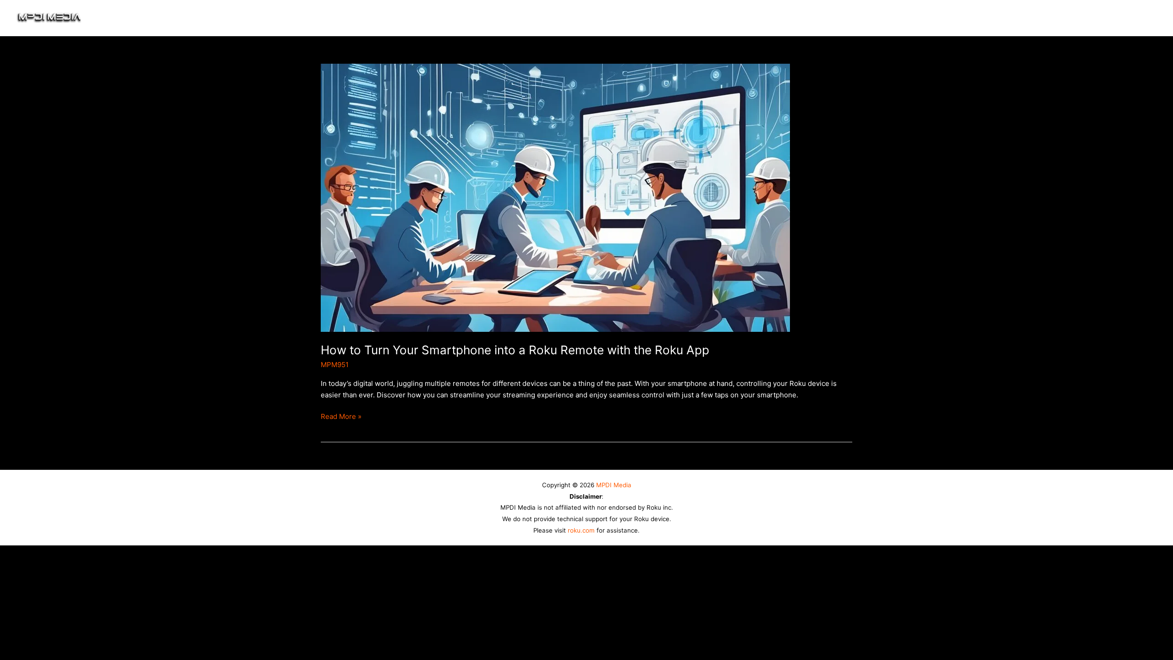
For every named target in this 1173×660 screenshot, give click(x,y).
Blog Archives (1022, 17)
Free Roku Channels (893, 17)
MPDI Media (613, 485)
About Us (963, 17)
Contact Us (1128, 17)
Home (831, 17)
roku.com (581, 530)
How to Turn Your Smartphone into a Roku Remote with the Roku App (515, 350)
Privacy (1077, 17)
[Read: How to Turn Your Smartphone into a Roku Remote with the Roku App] (555, 197)
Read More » (341, 416)
